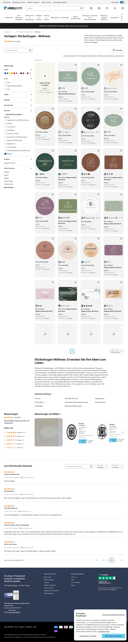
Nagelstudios (99, 398)
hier (87, 26)
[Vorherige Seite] (66, 351)
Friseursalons (39, 402)
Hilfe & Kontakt (48, 580)
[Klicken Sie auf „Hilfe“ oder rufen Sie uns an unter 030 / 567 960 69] (91, 8)
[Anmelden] (115, 8)
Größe (6, 94)
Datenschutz (29, 626)
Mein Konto (47, 577)
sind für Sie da (12, 585)
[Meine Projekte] (99, 8)
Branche (7, 110)
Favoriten (119, 50)
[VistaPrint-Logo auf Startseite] (13, 8)
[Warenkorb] (123, 8)
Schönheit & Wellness (24, 32)
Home (16, 626)
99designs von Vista (19, 2)
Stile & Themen (9, 168)
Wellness (37, 32)
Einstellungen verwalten (88, 636)
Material (7, 100)
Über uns (74, 577)
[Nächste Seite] (78, 351)
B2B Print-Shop (46, 2)
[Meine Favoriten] (107, 8)
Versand (46, 582)
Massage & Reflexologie (73, 406)
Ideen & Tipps (48, 588)
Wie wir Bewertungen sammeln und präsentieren (16, 422)
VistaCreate (6, 2)
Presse (73, 585)
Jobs (72, 580)
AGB (35, 626)
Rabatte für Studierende (51, 590)
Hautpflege (39, 406)
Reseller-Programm (33, 2)
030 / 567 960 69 (8, 626)
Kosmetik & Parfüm (71, 398)
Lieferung (49, 92)
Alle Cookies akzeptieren (113, 636)
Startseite (7, 32)
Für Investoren (75, 582)
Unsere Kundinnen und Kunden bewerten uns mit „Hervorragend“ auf (110, 588)
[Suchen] (81, 8)
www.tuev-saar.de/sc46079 (11, 611)
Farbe (6, 69)
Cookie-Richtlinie (103, 631)
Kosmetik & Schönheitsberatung (76, 402)
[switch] (117, 2)
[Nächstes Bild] (123, 432)
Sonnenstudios (100, 402)
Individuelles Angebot (60, 2)
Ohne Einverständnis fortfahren (113, 615)
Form (6, 78)
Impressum (22, 626)
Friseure (37, 398)
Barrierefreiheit (48, 593)
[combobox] (53, 8)
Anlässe (7, 159)
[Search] (91, 466)
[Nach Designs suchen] (30, 50)
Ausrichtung (8, 105)
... (14, 32)
